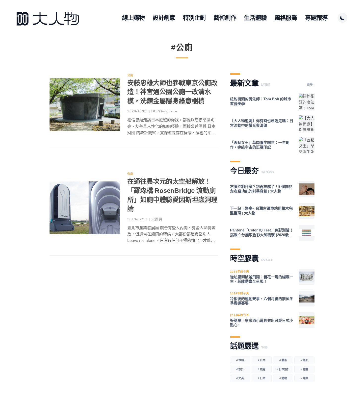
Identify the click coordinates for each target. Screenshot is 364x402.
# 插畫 (304, 369)
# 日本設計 (283, 369)
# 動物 (283, 378)
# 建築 (304, 378)
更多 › (310, 84)
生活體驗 (255, 17)
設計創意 (164, 17)
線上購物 (133, 17)
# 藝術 (283, 360)
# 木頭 (240, 360)
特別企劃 (194, 17)
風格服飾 (286, 17)
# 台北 (261, 360)
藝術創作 (224, 17)
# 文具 (240, 378)
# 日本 (261, 378)
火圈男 (156, 219)
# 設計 (240, 369)
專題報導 (316, 17)
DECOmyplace (164, 111)
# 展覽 (261, 369)
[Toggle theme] (342, 18)
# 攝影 (304, 360)
